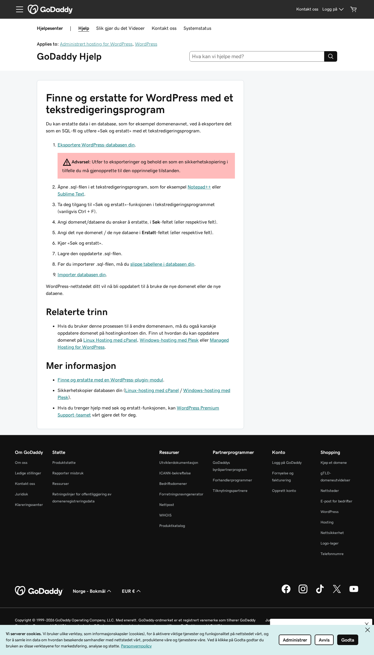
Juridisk (21, 494)
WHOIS (165, 515)
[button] (366, 624)
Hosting (327, 522)
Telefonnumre (332, 554)
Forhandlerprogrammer (232, 480)
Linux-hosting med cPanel (152, 390)
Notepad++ (199, 186)
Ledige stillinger (28, 473)
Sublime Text (71, 193)
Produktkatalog (172, 526)
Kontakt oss (164, 28)
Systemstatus (197, 28)
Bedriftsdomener (173, 483)
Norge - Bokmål (89, 591)
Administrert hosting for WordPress (96, 44)
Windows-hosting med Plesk (169, 340)
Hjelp (83, 28)
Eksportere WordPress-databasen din (96, 144)
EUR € (128, 591)
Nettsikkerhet (332, 533)
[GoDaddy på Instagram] (303, 592)
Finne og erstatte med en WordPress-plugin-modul (110, 379)
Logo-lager (330, 543)
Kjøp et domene (334, 462)
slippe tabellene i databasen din (162, 264)
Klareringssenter (29, 505)
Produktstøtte (64, 462)
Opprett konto (284, 490)
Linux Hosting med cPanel (110, 340)
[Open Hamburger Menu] (17, 9)
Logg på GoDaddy (287, 462)
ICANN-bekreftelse (175, 473)
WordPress (146, 44)
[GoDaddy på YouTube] (354, 592)
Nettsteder (330, 490)
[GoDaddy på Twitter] (337, 592)
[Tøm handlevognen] (353, 9)
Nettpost (166, 505)
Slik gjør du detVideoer (120, 28)
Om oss (21, 462)
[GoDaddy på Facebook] (286, 592)
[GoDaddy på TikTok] (320, 592)
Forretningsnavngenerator (181, 494)
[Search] (330, 56)
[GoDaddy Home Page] (39, 591)
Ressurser (60, 483)
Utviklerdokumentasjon (178, 462)
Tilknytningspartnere (230, 490)
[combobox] (257, 56)
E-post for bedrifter (336, 501)
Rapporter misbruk (68, 473)
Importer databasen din (82, 274)
